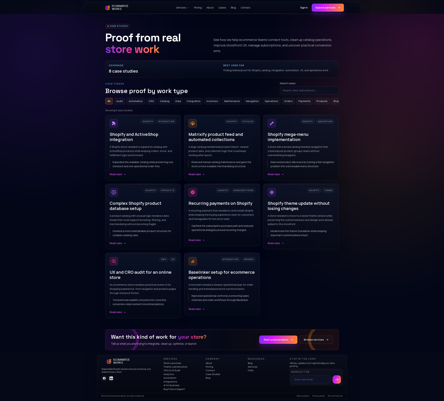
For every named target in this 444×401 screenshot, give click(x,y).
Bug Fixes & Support (174, 389)
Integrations (170, 381)
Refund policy (303, 396)
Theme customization (175, 366)
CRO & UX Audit (172, 370)
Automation (136, 101)
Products (321, 101)
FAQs (250, 370)
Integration (193, 101)
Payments (304, 101)
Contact (210, 370)
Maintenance (232, 101)
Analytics (169, 374)
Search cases (288, 83)
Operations (271, 101)
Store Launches (172, 363)
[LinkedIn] (111, 378)
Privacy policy (318, 396)
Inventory (212, 101)
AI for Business (171, 385)
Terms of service (335, 396)
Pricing (209, 366)
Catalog (164, 101)
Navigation (252, 101)
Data (178, 101)
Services (252, 366)
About (209, 363)
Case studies (213, 374)
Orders (288, 101)
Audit (119, 101)
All (109, 101)
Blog (208, 377)
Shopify (338, 101)
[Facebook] (104, 378)
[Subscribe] (337, 379)
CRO (151, 101)
